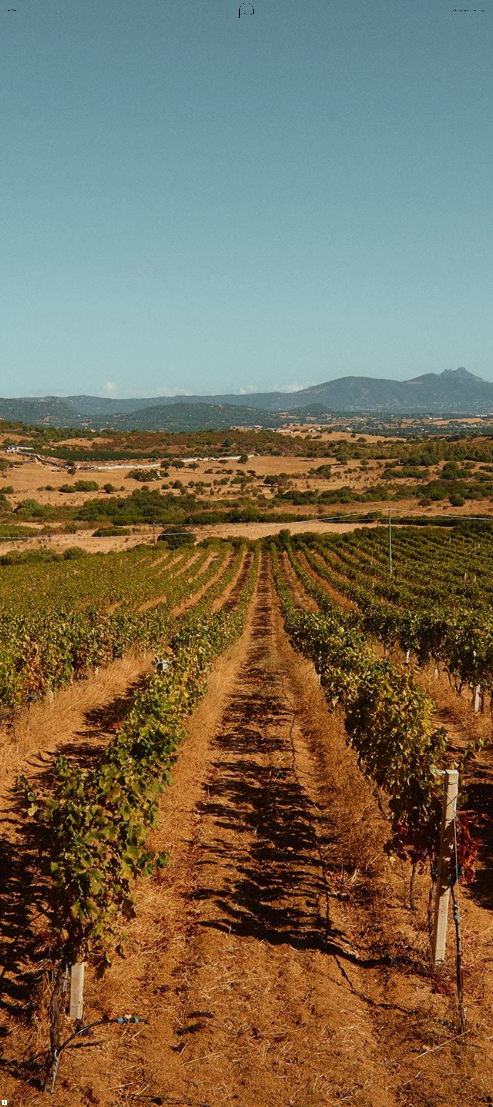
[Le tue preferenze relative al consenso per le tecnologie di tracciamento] (4, 1102)
